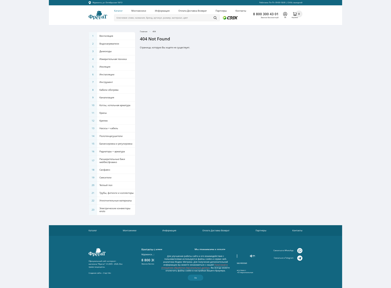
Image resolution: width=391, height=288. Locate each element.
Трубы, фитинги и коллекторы (113, 192)
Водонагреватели (105, 43)
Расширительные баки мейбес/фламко (108, 160)
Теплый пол (102, 185)
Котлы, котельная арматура (111, 105)
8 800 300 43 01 (266, 14)
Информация (162, 10)
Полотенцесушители (107, 136)
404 (154, 31)
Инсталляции (103, 74)
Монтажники (138, 10)
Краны (99, 112)
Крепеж (100, 120)
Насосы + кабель (105, 128)
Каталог (118, 10)
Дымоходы (102, 51)
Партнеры (221, 10)
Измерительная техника (109, 59)
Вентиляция (102, 35)
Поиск (215, 17)
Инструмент (102, 82)
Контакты (241, 10)
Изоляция (101, 66)
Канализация (103, 97)
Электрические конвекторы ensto (111, 210)
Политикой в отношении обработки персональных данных (194, 266)
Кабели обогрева (105, 89)
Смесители (102, 177)
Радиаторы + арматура (108, 151)
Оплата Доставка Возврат (192, 10)
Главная (143, 31)
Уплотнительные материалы (112, 200)
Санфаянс (101, 169)
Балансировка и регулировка (112, 143)
